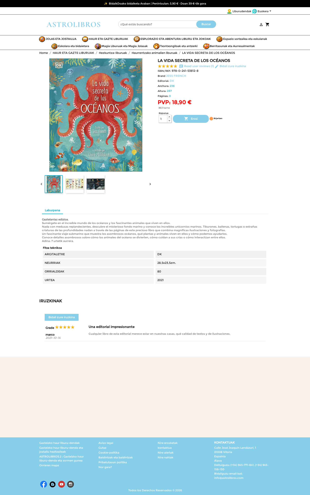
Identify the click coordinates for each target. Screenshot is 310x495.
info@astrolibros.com (228, 478)
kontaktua (165, 447)
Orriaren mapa (49, 465)
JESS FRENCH (176, 76)
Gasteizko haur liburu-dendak (59, 443)
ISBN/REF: (164, 71)
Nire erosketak (168, 443)
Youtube (61, 484)
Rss (52, 484)
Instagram (70, 484)
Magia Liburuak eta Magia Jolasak (125, 46)
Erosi (191, 118)
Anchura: (163, 86)
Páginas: (163, 96)
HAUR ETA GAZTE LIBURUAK (108, 39)
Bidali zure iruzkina (230, 66)
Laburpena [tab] (52, 210)
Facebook (43, 484)
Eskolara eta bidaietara (73, 46)
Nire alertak (165, 452)
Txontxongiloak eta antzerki (179, 46)
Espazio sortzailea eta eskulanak (245, 39)
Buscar (206, 24)
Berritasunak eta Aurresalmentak (232, 46)
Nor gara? (105, 467)
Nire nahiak (165, 457)
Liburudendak (241, 11)
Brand (161, 76)
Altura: (162, 91)
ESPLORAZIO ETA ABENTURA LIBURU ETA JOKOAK (175, 39)
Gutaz (102, 447)
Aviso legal (105, 443)
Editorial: (163, 81)
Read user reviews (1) (197, 66)
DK (172, 81)
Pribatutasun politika (112, 462)
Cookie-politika (108, 452)
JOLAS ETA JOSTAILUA (61, 39)
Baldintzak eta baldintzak (115, 457)
